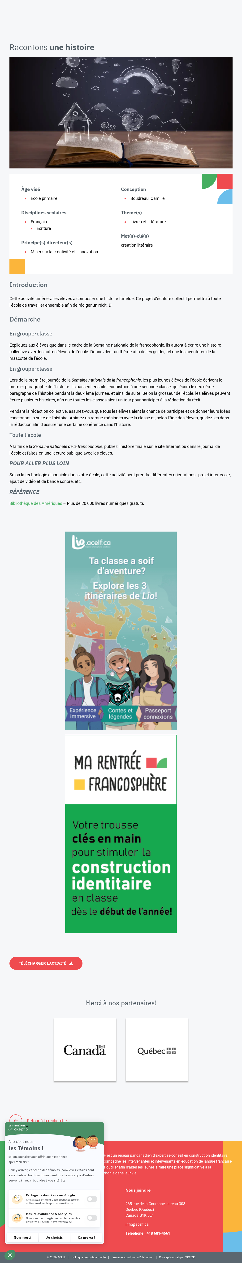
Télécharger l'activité (42, 963)
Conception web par (177, 1257)
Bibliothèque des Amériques (35, 503)
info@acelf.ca (137, 1224)
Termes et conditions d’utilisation (132, 1257)
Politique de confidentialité (89, 1257)
